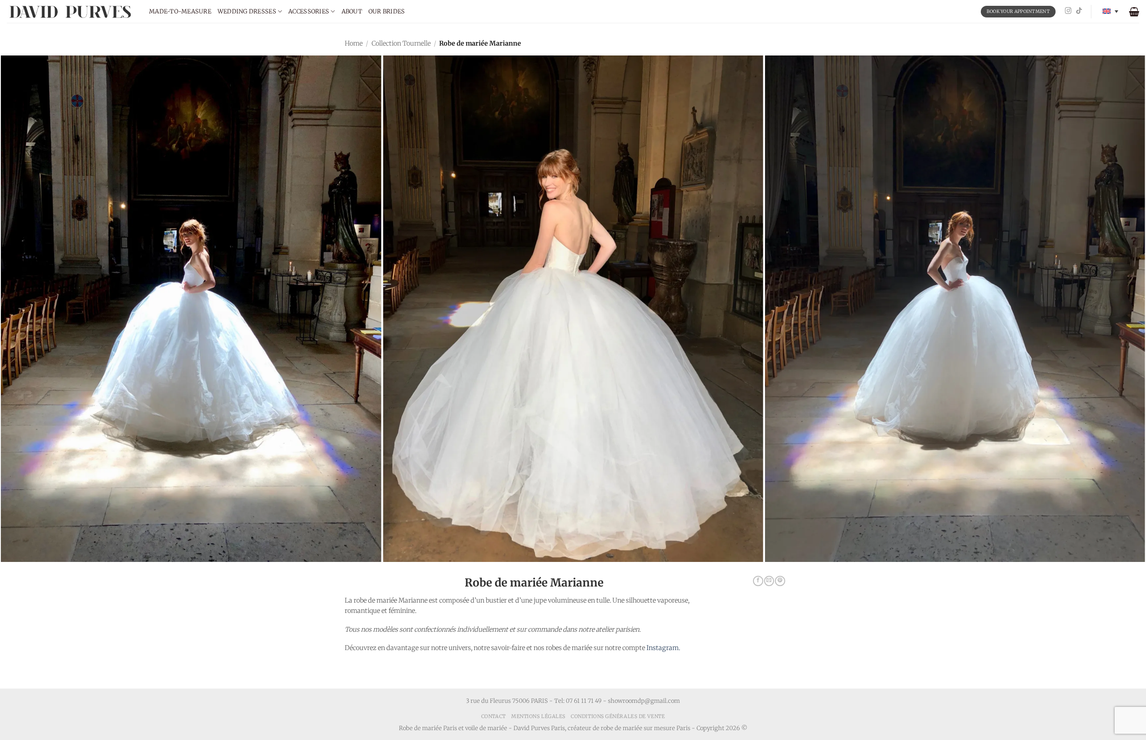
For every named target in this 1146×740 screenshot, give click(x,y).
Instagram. (663, 648)
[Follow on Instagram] (1068, 11)
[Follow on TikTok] (1079, 11)
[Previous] (34, 258)
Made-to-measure (180, 11)
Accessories (308, 11)
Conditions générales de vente (618, 716)
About (352, 11)
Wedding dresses (247, 11)
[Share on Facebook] (758, 581)
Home (354, 43)
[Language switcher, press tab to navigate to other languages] (1110, 11)
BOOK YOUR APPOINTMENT (1018, 11)
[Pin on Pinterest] (780, 581)
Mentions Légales (538, 716)
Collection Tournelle (401, 43)
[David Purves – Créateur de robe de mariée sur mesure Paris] (71, 11)
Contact (493, 716)
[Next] (1112, 258)
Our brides (386, 11)
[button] (1134, 11)
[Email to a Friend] (769, 581)
